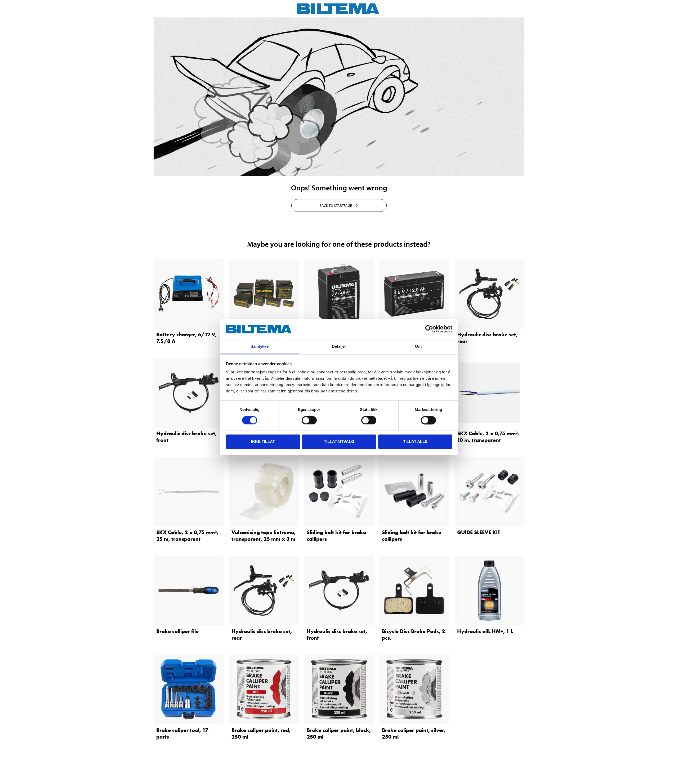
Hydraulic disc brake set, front (186, 436)
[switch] (309, 420)
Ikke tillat (263, 441)
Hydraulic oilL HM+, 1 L (485, 631)
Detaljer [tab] (339, 346)
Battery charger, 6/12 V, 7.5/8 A (186, 338)
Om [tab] (418, 346)
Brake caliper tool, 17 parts (182, 733)
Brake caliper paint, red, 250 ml (261, 733)
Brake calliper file (177, 631)
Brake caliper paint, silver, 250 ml (413, 733)
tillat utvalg (339, 441)
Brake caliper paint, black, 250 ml (339, 733)
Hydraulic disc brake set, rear (487, 338)
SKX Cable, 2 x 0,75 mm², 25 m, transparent (187, 535)
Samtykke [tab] (260, 346)
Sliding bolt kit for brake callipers (336, 535)
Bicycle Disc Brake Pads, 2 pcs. (413, 634)
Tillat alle (415, 441)
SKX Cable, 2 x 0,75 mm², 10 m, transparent (488, 436)
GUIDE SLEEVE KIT (478, 532)
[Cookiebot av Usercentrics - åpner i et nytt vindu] (429, 329)
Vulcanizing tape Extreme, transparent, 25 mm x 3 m (263, 535)
